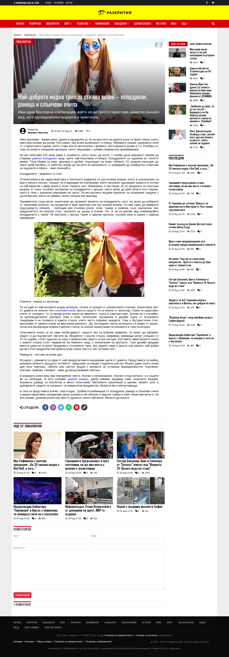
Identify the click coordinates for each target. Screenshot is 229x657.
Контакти (29, 641)
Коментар (19, 548)
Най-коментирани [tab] (201, 44)
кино (174, 23)
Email (93, 536)
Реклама (18, 641)
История (161, 23)
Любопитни (52, 23)
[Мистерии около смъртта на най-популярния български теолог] (177, 56)
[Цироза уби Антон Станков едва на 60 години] (177, 76)
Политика (82, 23)
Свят (67, 23)
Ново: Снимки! (32, 627)
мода (16, 627)
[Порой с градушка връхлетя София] (141, 503)
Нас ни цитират (186, 622)
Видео (202, 622)
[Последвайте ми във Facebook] (207, 3)
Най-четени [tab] (178, 44)
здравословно (142, 23)
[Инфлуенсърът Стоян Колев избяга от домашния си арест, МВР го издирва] (89, 503)
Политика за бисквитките (99, 641)
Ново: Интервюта (53, 627)
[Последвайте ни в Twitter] (213, 3)
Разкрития (35, 23)
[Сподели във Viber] (53, 407)
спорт (170, 622)
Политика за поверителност (119, 635)
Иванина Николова (38, 132)
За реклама (58, 2)
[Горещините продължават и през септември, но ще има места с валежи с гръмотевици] (89, 458)
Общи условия (44, 641)
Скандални (120, 23)
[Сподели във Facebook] (45, 407)
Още (183, 23)
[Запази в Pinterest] (76, 407)
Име (16, 536)
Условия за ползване (147, 635)
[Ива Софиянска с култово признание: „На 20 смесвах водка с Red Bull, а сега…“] (38, 458)
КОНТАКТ (69, 2)
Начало (48, 2)
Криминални (102, 23)
